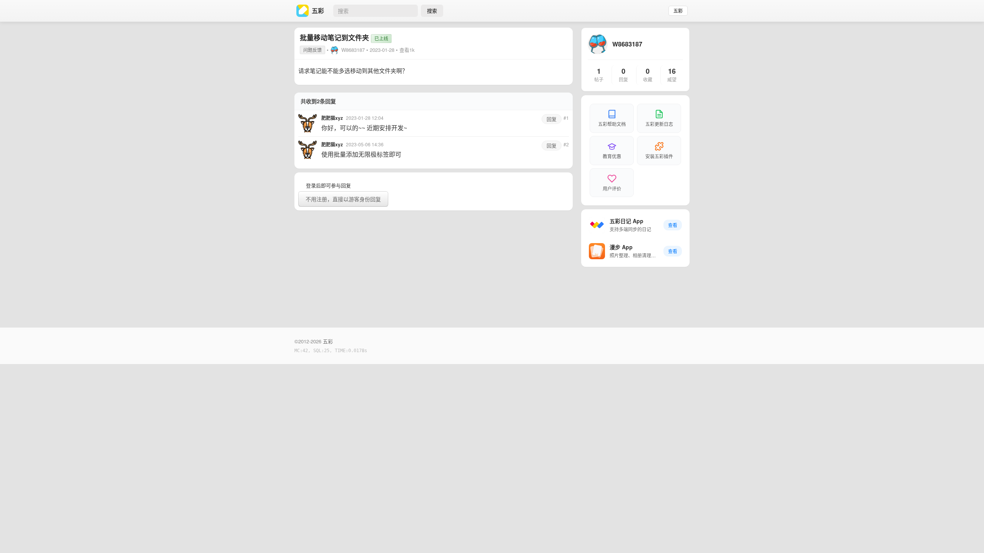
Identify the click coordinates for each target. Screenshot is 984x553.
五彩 (678, 10)
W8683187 (353, 49)
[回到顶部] (967, 535)
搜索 (432, 10)
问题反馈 (312, 49)
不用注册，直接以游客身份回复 (343, 199)
